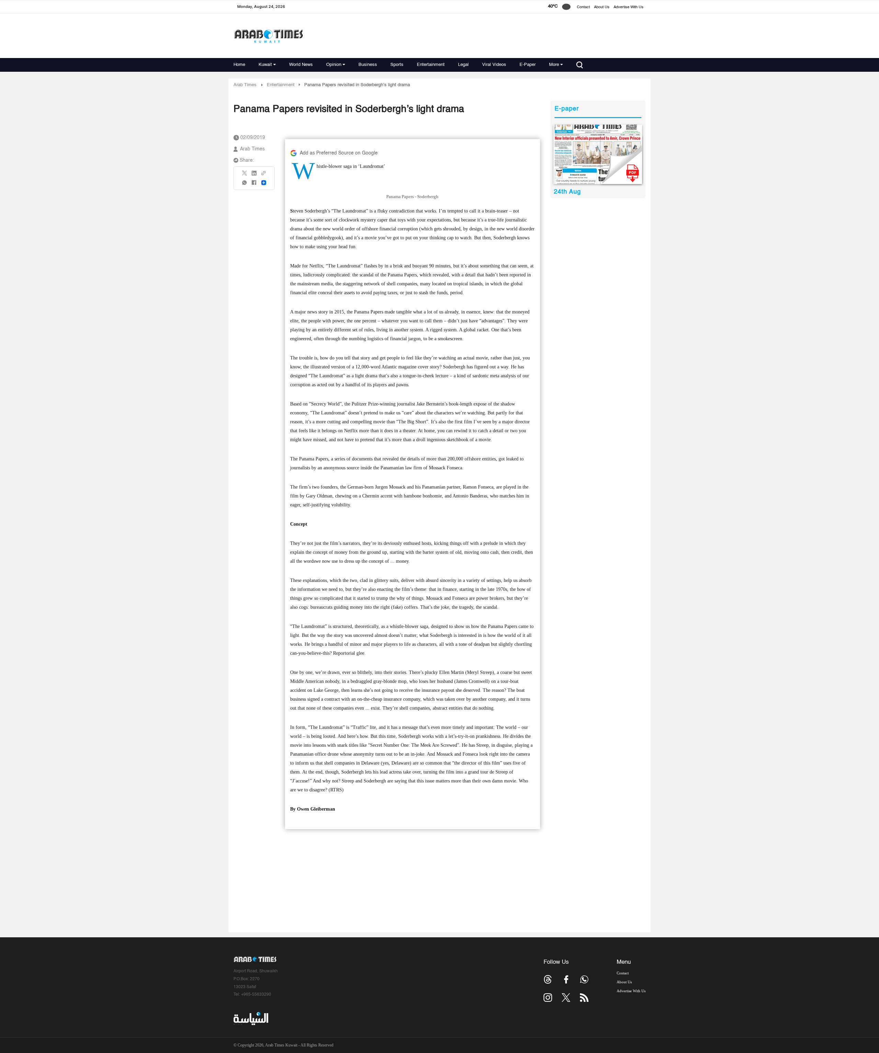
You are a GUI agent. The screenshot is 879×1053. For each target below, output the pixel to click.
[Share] (263, 182)
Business (367, 64)
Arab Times (244, 85)
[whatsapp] (245, 185)
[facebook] (254, 185)
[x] (566, 997)
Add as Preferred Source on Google (339, 153)
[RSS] (584, 997)
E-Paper (528, 64)
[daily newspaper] (597, 154)
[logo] (268, 36)
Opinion (333, 64)
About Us (601, 7)
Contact (583, 7)
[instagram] (548, 997)
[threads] (548, 979)
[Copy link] (264, 175)
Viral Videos (494, 64)
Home (239, 64)
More (554, 64)
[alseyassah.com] (250, 1018)
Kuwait (265, 64)
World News (301, 64)
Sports (396, 64)
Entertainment (431, 64)
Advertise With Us (628, 7)
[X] (245, 175)
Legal (463, 64)
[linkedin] (254, 175)
